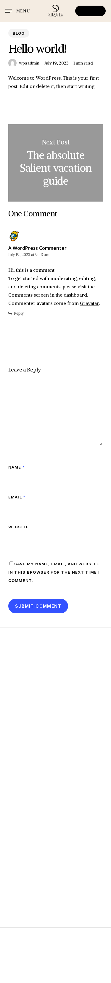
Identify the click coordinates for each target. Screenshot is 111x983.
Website (18, 527)
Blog (19, 33)
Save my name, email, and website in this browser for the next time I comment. (54, 572)
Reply (19, 313)
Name (16, 467)
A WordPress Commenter (37, 248)
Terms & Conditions (55, 971)
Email (17, 497)
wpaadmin (29, 63)
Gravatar (89, 303)
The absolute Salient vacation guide (55, 163)
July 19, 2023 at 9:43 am (28, 254)
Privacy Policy (55, 979)
